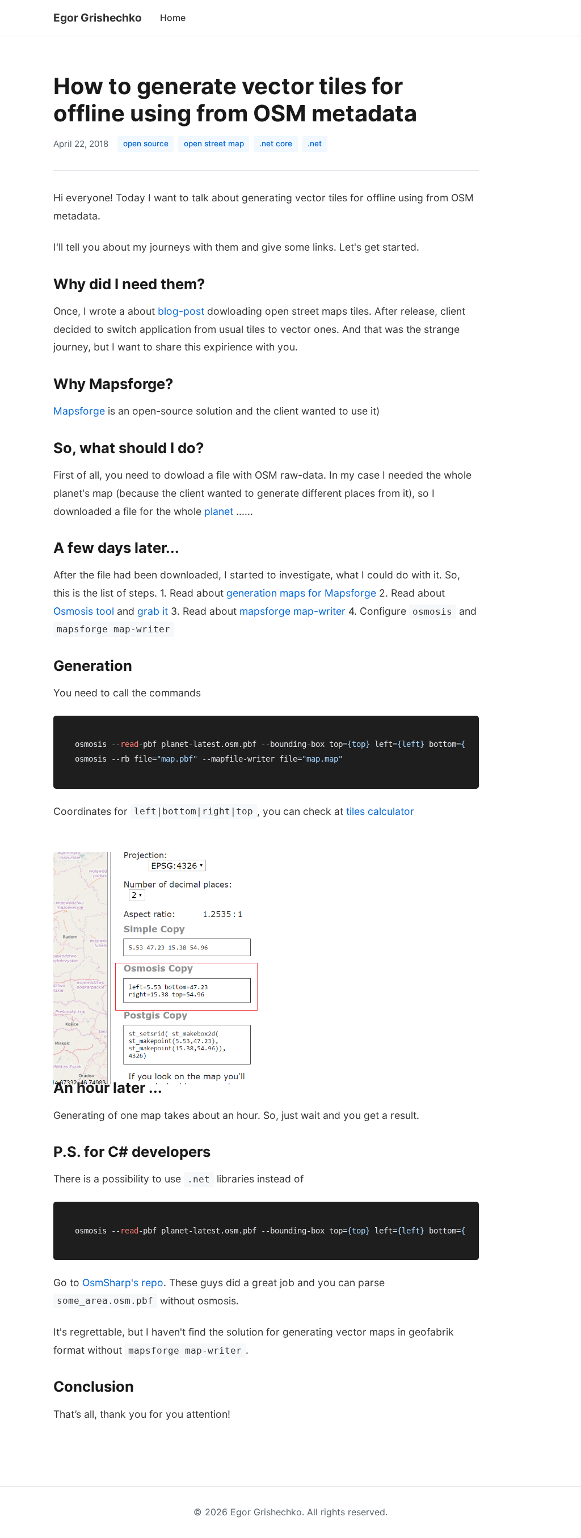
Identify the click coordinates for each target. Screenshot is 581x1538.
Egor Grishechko (97, 17)
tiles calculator (380, 811)
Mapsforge (79, 411)
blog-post (181, 311)
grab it (152, 611)
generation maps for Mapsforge (301, 593)
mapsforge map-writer (292, 611)
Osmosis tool (83, 611)
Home (173, 17)
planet (218, 511)
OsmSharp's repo (122, 1282)
